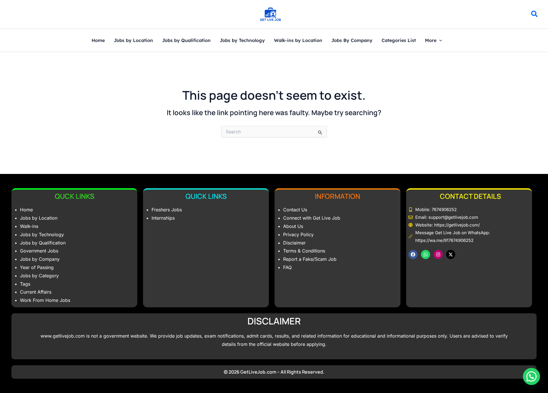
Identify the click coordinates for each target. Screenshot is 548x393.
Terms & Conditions (304, 251)
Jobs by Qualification (186, 40)
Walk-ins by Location (298, 40)
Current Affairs (35, 292)
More (430, 40)
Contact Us (295, 209)
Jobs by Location (133, 40)
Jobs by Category (39, 275)
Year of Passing (37, 267)
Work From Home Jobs (45, 300)
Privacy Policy (298, 234)
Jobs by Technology (242, 40)
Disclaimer (294, 243)
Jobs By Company (351, 40)
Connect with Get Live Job (311, 218)
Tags (25, 284)
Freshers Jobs (167, 209)
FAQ (287, 267)
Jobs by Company (40, 259)
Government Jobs (39, 251)
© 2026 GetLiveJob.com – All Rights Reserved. (274, 372)
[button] (534, 15)
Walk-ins (29, 226)
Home (98, 40)
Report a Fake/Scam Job (310, 259)
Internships (163, 218)
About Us (293, 226)
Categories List (399, 40)
